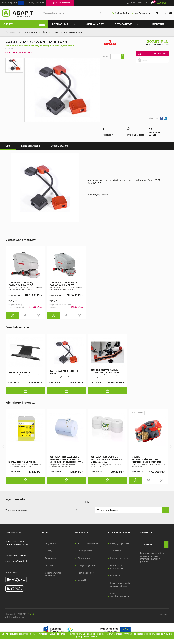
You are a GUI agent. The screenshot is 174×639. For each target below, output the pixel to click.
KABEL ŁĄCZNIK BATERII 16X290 (63, 372)
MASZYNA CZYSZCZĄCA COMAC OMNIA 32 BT (63, 284)
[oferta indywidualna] (12, 315)
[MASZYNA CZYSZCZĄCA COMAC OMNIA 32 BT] (66, 264)
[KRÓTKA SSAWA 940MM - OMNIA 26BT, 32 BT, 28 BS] (108, 352)
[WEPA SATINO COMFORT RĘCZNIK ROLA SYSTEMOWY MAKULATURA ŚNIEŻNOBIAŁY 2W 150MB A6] (108, 427)
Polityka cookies (86, 573)
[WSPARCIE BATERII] (25, 352)
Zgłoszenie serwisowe (61, 3)
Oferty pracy (84, 558)
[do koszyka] (38, 315)
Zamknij (94, 636)
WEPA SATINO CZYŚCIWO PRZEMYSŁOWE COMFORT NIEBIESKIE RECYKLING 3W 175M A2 (65, 460)
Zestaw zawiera (59, 146)
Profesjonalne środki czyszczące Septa (120, 584)
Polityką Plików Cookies (78, 634)
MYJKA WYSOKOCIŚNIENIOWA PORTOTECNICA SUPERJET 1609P (147, 460)
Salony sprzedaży (36, 3)
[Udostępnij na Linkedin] (165, 118)
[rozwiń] (165, 510)
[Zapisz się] (166, 544)
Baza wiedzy (124, 24)
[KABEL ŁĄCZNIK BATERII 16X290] (66, 352)
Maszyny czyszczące (120, 543)
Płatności (49, 565)
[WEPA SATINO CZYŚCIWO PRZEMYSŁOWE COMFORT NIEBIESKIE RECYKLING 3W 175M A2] (66, 427)
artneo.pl (164, 614)
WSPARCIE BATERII (19, 373)
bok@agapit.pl (143, 13)
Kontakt (158, 24)
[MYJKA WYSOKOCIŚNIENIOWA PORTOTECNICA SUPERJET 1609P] (149, 431)
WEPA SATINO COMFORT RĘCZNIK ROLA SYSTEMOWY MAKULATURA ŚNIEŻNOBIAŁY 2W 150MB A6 (107, 460)
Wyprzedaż (137, 413)
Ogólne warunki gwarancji (53, 574)
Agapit (31, 614)
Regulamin (50, 543)
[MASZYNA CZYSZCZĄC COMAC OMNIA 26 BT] (25, 264)
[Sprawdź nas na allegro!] (157, 13)
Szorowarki (115, 576)
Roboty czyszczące (119, 558)
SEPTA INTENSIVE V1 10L (22, 462)
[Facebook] (161, 13)
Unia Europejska (9, 3)
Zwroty (48, 551)
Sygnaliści (82, 580)
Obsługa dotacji (85, 551)
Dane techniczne (30, 146)
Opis (7, 146)
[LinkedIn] (165, 13)
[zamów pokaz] (25, 315)
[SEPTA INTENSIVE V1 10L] (25, 427)
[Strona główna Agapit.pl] (17, 13)
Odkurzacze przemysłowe (116, 567)
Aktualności (95, 24)
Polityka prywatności (88, 565)
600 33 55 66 (122, 13)
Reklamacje (50, 558)
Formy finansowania (88, 543)
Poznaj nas (60, 24)
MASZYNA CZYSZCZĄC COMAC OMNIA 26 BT (21, 284)
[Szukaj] (100, 13)
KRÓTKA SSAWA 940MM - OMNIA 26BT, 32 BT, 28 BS (105, 371)
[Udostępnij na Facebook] (161, 118)
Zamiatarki (115, 551)
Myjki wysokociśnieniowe (120, 594)
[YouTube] (170, 13)
